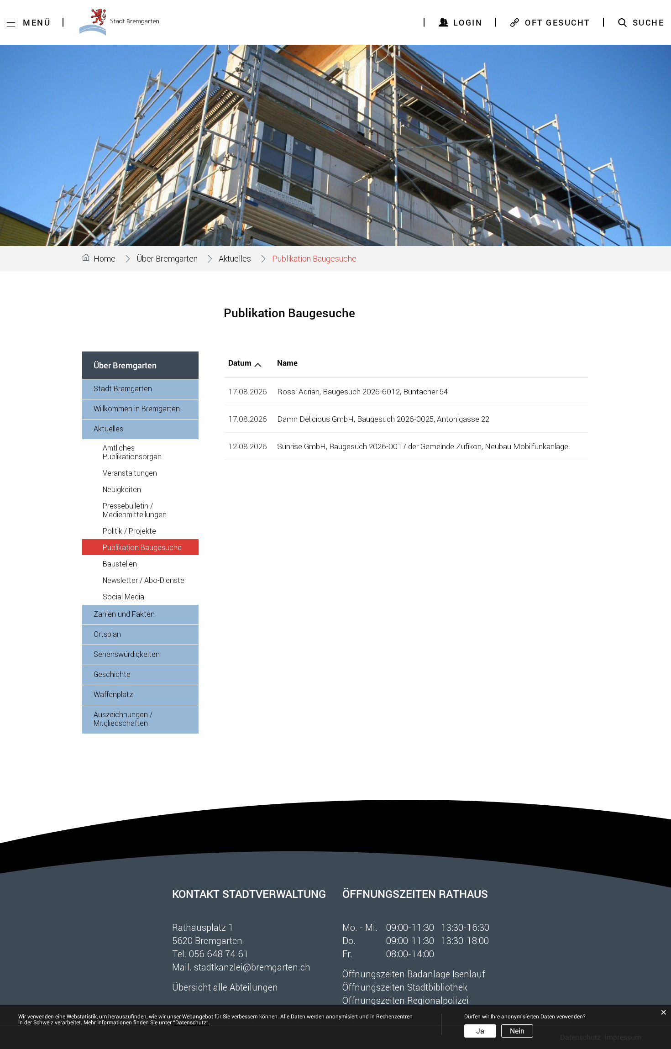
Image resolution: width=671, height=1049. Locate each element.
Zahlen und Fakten (124, 614)
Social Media (123, 596)
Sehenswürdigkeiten (127, 654)
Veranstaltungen (130, 472)
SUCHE (649, 22)
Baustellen (120, 563)
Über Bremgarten (125, 365)
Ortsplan (107, 634)
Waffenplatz (113, 694)
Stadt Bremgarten (123, 388)
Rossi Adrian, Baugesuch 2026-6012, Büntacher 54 (362, 391)
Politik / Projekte (129, 530)
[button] (167, 258)
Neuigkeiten (122, 489)
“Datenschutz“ (191, 1022)
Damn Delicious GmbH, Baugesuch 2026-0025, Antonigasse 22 (383, 419)
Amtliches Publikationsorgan (132, 452)
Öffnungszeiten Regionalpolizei (405, 1000)
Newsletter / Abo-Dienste (143, 580)
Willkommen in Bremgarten (137, 408)
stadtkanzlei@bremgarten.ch (252, 967)
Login (468, 22)
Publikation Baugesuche (151, 547)
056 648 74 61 (219, 954)
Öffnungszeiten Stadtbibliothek (404, 987)
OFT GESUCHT (557, 22)
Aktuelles (108, 428)
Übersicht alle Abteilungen (225, 987)
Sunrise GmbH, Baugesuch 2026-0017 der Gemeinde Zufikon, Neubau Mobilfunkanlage (422, 446)
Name (287, 362)
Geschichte (112, 674)
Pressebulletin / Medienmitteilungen (135, 510)
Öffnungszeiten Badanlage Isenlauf (413, 974)
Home (104, 258)
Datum (240, 362)
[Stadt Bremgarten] (119, 22)
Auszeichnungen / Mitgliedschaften (123, 718)
